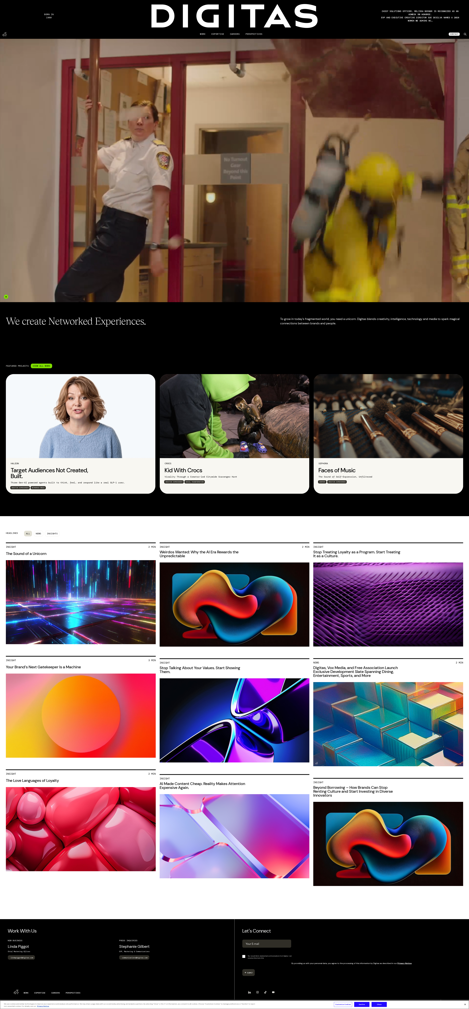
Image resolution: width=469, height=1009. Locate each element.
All (28, 533)
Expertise (217, 34)
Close (379, 1004)
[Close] (465, 1004)
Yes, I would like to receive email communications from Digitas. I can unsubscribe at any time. (270, 957)
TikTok (265, 991)
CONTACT (454, 34)
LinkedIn (249, 991)
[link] (80, 434)
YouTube (273, 991)
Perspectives (254, 34)
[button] (420, 16)
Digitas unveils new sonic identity (420, 16)
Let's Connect (256, 931)
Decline (362, 1004)
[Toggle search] (465, 34)
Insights (52, 533)
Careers (235, 34)
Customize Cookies (343, 1004)
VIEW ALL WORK (41, 365)
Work (203, 34)
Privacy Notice (404, 963)
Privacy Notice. (43, 1006)
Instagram (257, 991)
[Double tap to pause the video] (6, 297)
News (38, 533)
